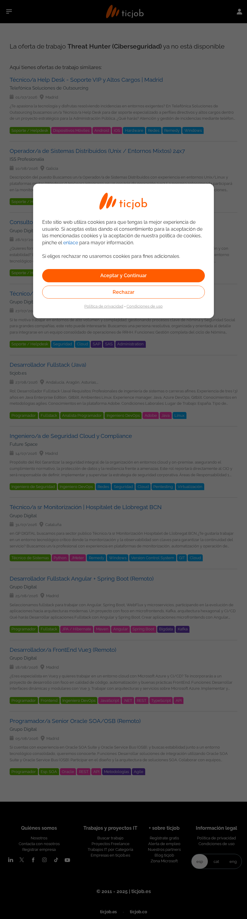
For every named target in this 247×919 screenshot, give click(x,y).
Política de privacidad (103, 306)
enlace (70, 243)
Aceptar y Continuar (123, 275)
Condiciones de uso (145, 306)
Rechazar (123, 292)
